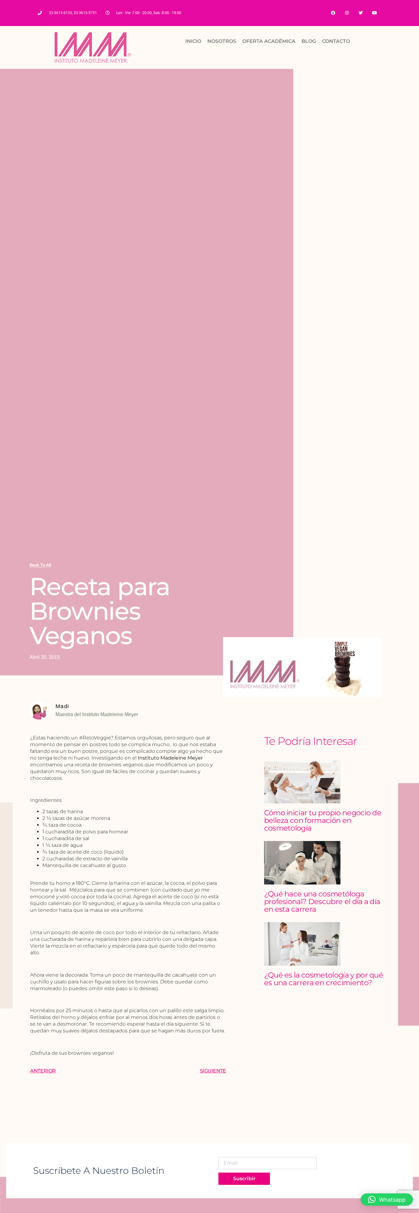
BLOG (309, 41)
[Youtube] (374, 13)
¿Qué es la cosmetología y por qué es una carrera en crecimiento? (323, 979)
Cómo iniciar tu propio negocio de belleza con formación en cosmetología (323, 820)
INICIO (193, 41)
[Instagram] (347, 13)
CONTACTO (336, 41)
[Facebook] (333, 13)
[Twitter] (360, 13)
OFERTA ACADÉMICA (268, 41)
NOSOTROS (221, 41)
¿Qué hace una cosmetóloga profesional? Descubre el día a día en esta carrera (322, 901)
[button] (387, 1199)
